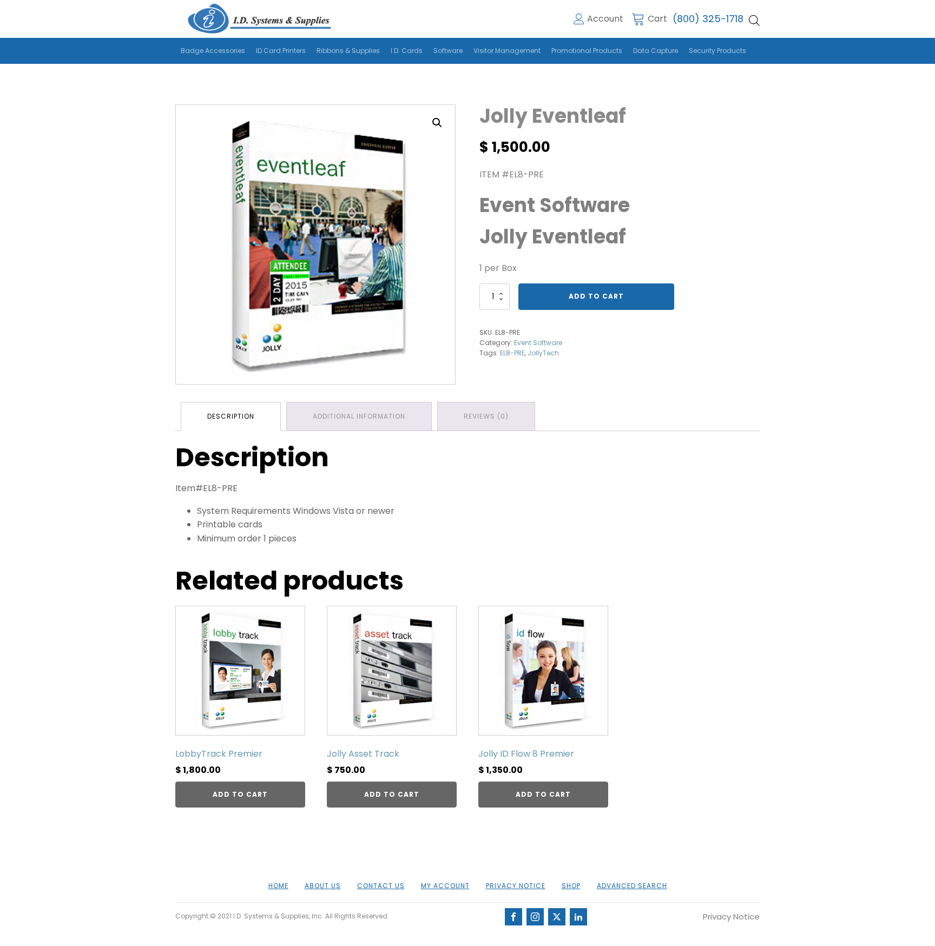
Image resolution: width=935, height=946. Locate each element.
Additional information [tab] (359, 416)
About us (323, 885)
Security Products (717, 50)
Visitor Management (507, 50)
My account (445, 885)
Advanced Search (632, 885)
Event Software (538, 342)
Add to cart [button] (240, 794)
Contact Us (381, 885)
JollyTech (543, 353)
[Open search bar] (754, 20)
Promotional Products (586, 50)
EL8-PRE (512, 353)
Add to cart (596, 296)
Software (448, 50)
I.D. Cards (407, 50)
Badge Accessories (213, 50)
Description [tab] (230, 416)
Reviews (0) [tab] (486, 416)
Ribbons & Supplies (348, 50)
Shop (571, 885)
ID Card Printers (281, 50)
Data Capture (655, 50)
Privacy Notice (515, 885)
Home (278, 885)
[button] (437, 123)
